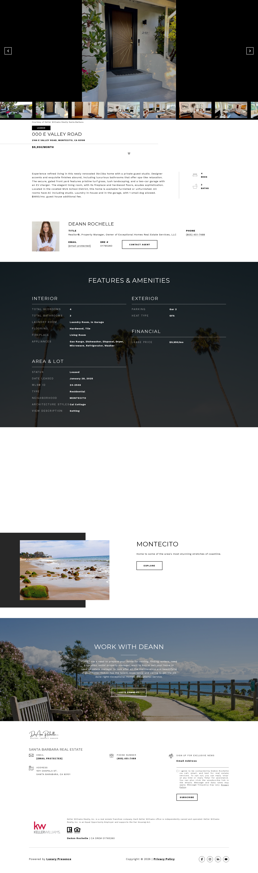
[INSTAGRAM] (210, 859)
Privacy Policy (164, 859)
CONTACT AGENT (139, 244)
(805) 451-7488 (195, 234)
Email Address (186, 760)
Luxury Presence (58, 859)
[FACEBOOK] (202, 859)
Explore (149, 565)
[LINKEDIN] (218, 859)
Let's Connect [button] (129, 692)
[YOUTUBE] (226, 859)
